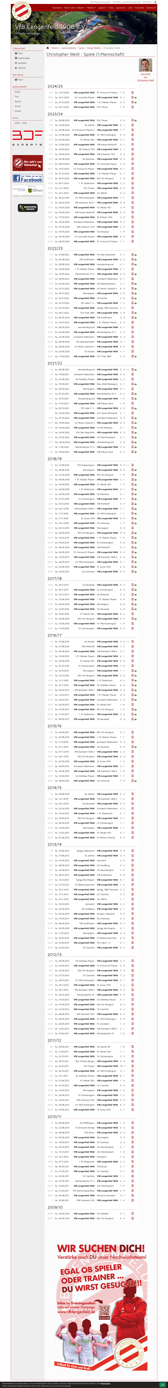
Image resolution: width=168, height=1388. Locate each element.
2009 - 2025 (21, 123)
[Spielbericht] (132, 92)
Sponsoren (121, 7)
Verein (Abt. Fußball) (73, 7)
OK (162, 1385)
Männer (90, 7)
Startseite (57, 7)
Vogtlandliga (23, 58)
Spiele (17, 91)
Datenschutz (105, 1383)
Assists (18, 101)
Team (20, 53)
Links (130, 7)
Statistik (21, 68)
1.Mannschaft (19, 48)
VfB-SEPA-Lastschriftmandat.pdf (126, 2)
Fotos (111, 7)
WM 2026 (147, 2)
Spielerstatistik (20, 86)
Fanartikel (139, 7)
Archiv (16, 118)
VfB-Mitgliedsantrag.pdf (100, 2)
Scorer (18, 106)
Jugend (101, 7)
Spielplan (22, 63)
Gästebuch (151, 7)
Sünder (18, 111)
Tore (17, 96)
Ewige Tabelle (94, 48)
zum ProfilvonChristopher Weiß (145, 77)
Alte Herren (18, 75)
